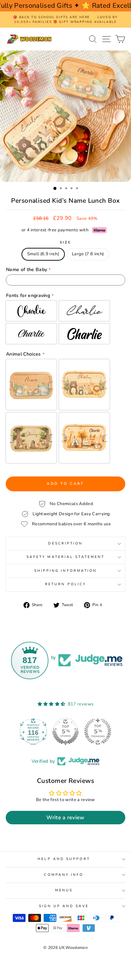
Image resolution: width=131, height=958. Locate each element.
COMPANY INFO (63, 874)
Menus (64, 890)
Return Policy (65, 584)
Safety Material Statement (65, 557)
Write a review (65, 817)
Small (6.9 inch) (43, 254)
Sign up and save (63, 906)
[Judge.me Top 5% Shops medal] (97, 731)
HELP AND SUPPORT (64, 859)
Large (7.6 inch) (88, 254)
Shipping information (65, 570)
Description (65, 543)
